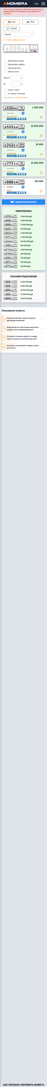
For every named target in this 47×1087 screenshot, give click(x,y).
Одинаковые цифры (16, 64)
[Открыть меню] (43, 3)
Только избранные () (15, 40)
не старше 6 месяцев (16, 93)
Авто (13, 22)
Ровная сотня (13, 72)
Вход (36, 4)
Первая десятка (14, 68)
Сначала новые (21, 97)
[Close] (42, 9)
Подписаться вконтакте (26, 202)
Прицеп (13, 28)
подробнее (7, 13)
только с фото (13, 90)
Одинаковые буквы (16, 61)
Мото (32, 22)
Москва (8, 34)
